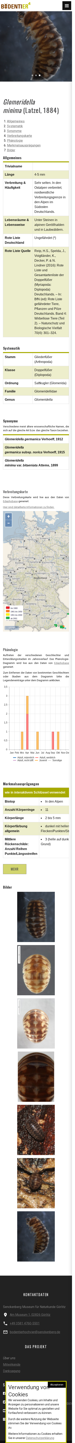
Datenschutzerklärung (40, 1438)
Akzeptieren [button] (56, 1384)
